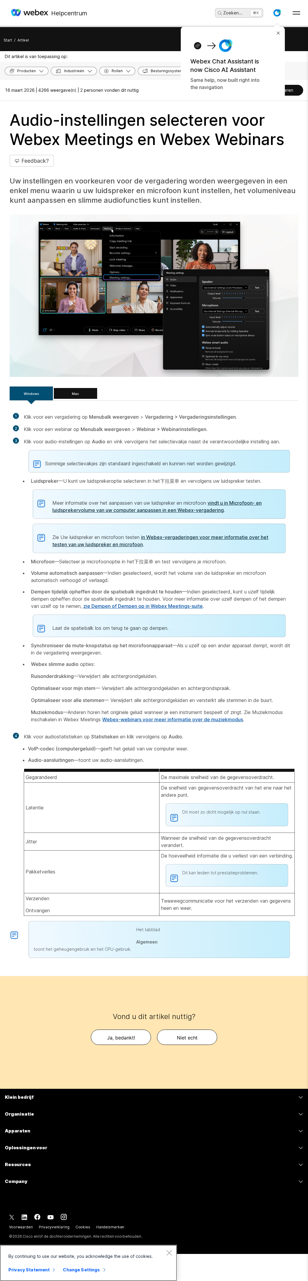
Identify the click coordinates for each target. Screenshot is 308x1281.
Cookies (82, 1227)
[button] (277, 13)
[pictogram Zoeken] (220, 13)
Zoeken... (232, 12)
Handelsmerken (110, 1227)
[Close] (169, 1253)
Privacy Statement (29, 1269)
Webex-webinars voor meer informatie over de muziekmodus (172, 719)
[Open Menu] (296, 13)
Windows (31, 394)
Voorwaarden (21, 1227)
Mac (75, 394)
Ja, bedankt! (121, 1038)
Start (8, 40)
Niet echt (187, 1038)
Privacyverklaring (54, 1227)
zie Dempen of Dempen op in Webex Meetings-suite (143, 606)
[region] (88, 1263)
